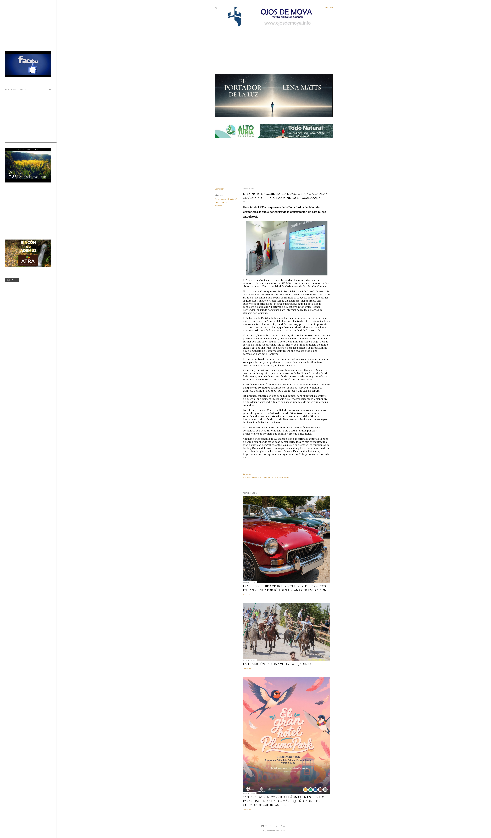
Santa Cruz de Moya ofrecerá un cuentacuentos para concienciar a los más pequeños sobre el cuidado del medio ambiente (284, 801)
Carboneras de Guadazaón (226, 199)
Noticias (218, 206)
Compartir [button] (219, 189)
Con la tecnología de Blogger (275, 826)
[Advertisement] (271, 47)
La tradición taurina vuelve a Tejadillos (277, 664)
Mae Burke (281, 831)
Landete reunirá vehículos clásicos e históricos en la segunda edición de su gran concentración (284, 588)
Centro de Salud (222, 202)
